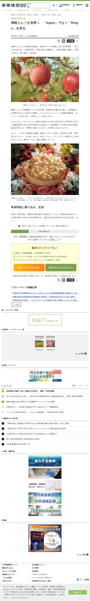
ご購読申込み (78, 5)
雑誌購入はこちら (8, 574)
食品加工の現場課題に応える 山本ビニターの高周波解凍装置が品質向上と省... (45, 293)
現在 (74, 385)
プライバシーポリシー (40, 574)
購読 (87, 579)
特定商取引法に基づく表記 (41, 581)
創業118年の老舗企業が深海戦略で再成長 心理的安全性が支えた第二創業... (44, 297)
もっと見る (16, 304)
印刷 (69, 41)
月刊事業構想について (10, 564)
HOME (13, 15)
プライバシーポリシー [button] (20, 597)
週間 (80, 385)
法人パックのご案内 (9, 571)
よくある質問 (7, 577)
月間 (86, 385)
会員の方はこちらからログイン (61, 267)
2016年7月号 (21, 15)
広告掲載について (38, 564)
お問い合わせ (7, 581)
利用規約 (35, 571)
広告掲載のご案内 (65, 5)
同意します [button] (78, 592)
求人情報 (35, 568)
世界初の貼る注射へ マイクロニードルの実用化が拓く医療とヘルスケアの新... (45, 300)
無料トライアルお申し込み (29, 267)
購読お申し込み (7, 568)
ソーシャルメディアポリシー (42, 577)
